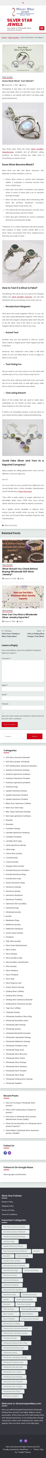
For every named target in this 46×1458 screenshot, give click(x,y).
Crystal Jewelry (12, 857)
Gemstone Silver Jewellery (16, 903)
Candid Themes (24, 1452)
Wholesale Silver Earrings (16, 1062)
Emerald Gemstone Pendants (17, 870)
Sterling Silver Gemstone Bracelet (19, 999)
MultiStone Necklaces (14, 929)
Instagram (9, 1153)
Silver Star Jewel (25, 491)
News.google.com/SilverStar (15, 1174)
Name (5, 685)
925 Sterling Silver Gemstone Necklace (21, 766)
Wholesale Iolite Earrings (16, 1025)
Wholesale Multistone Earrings (18, 1041)
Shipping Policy (8, 1206)
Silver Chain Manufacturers (16, 945)
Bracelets (9, 824)
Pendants (10, 937)
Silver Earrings (11, 954)
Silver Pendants (12, 974)
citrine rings (10, 849)
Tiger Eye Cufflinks (13, 1008)
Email (4, 694)
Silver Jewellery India (14, 958)
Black (7, 525)
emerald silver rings (13, 878)
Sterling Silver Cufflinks (15, 991)
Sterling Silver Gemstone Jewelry (19, 1004)
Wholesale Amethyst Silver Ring (19, 1016)
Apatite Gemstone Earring (16, 791)
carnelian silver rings (14, 841)
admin (23, 85)
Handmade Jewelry (13, 912)
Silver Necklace (12, 970)
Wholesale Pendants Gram (16, 1045)
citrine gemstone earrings (16, 845)
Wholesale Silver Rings (15, 1075)
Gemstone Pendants (14, 899)
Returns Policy (7, 1202)
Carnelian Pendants (14, 837)
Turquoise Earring (13, 1012)
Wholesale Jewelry (13, 1029)
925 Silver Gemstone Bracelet (18, 757)
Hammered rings (12, 908)
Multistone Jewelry (13, 924)
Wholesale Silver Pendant (16, 1070)
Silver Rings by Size (13, 983)
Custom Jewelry (12, 862)
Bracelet (9, 820)
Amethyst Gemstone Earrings (17, 770)
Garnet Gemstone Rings (15, 883)
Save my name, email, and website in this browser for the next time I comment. (23, 717)
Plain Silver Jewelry (13, 941)
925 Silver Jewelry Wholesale (17, 761)
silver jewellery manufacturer (17, 962)
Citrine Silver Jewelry (14, 853)
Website (5, 704)
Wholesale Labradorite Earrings (18, 1037)
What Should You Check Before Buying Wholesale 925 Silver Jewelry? (20, 571)
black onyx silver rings (14, 807)
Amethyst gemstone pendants (18, 782)
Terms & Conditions (9, 1214)
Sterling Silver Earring (14, 995)
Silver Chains (11, 949)
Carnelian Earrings (13, 828)
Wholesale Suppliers (14, 1083)
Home (4, 37)
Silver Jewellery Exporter (22, 297)
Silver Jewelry (13, 37)
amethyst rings (12, 787)
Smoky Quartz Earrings (15, 987)
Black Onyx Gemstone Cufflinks (18, 803)
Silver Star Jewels (19, 22)
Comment (6, 658)
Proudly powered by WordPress (16, 1449)
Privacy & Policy (8, 1210)
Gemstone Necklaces (14, 895)
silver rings (10, 979)
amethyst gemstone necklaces (18, 774)
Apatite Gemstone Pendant (17, 795)
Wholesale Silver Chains (15, 1058)
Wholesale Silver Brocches (16, 1054)
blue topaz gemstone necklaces (18, 816)
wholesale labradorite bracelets (18, 1033)
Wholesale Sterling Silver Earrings (19, 1079)
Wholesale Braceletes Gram (17, 1020)
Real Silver (13, 525)
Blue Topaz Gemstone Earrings (18, 811)
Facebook (5, 1153)
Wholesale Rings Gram (15, 1050)
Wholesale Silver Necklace (16, 1066)
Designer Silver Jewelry (15, 866)
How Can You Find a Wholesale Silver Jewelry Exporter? (19, 616)
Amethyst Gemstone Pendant (18, 778)
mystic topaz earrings (14, 933)
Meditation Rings (12, 920)
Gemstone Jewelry (13, 891)
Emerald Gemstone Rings (16, 874)
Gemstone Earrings (13, 887)
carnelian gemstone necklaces (18, 832)
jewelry (9, 916)
